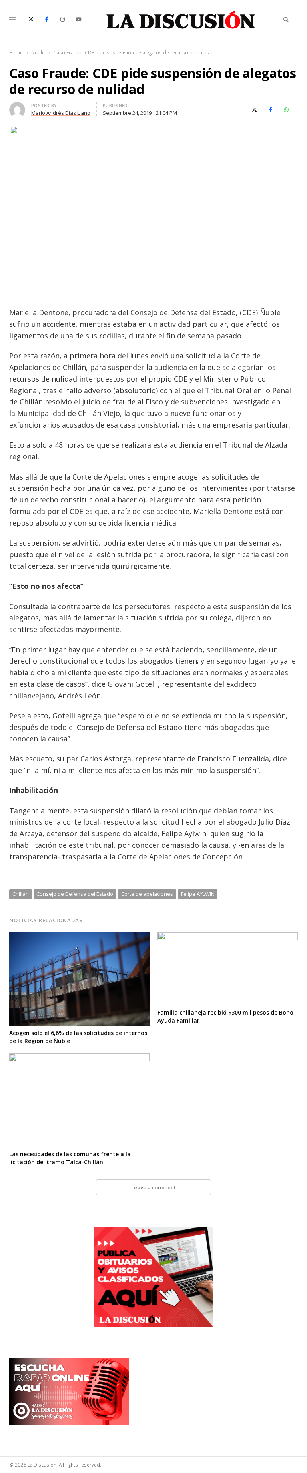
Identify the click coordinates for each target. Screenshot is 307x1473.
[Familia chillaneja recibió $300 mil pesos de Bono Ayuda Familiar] (227, 937)
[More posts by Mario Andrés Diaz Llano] (17, 106)
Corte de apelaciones (147, 893)
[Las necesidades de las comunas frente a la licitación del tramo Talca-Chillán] (79, 1058)
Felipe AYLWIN (198, 893)
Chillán (20, 893)
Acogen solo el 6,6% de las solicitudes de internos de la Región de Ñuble (78, 1037)
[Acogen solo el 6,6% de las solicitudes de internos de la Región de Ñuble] (79, 937)
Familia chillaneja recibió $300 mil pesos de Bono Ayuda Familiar (225, 1016)
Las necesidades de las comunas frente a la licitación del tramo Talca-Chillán (70, 1158)
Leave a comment (153, 1187)
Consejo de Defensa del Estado (74, 893)
